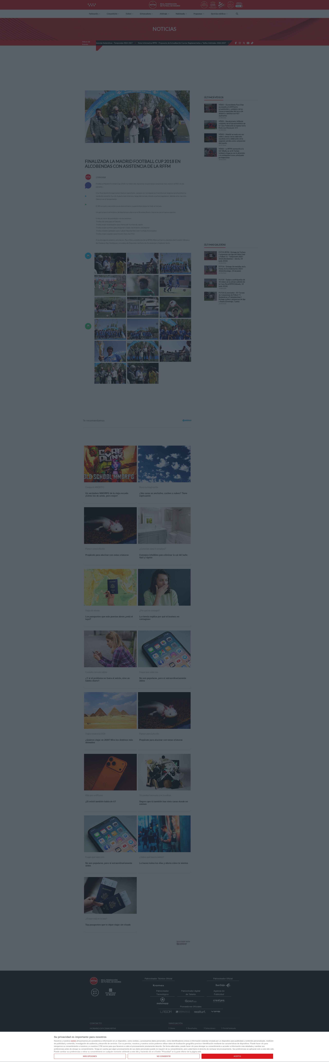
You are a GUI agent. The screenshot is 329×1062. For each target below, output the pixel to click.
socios (73, 1041)
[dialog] (164, 1047)
